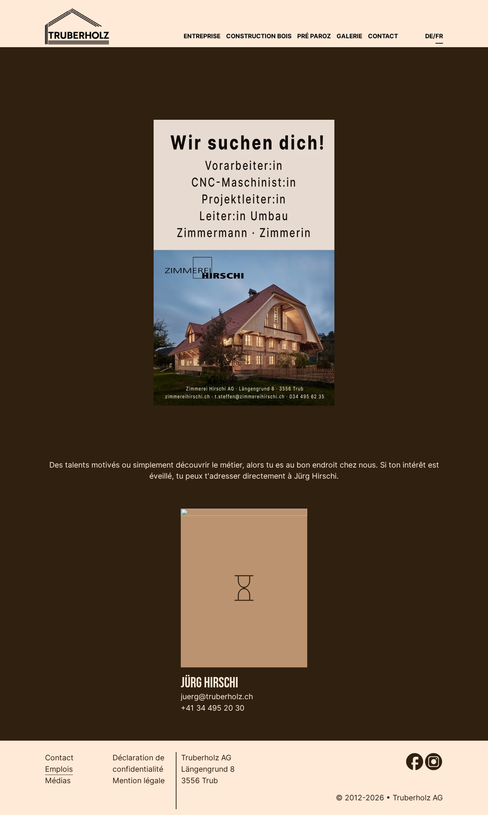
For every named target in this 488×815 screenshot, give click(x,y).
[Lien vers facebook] (414, 758)
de (429, 36)
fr (439, 36)
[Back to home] (77, 26)
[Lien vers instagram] (433, 758)
